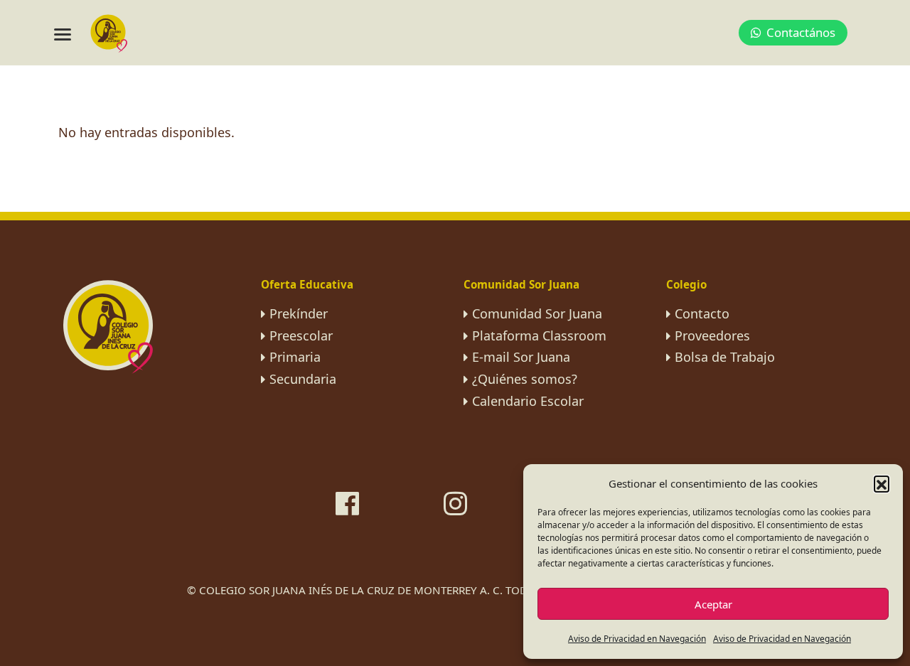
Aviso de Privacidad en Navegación (637, 639)
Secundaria (302, 378)
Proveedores (712, 335)
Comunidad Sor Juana (537, 313)
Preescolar (301, 335)
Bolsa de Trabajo (725, 356)
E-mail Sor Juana (521, 356)
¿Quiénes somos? (524, 378)
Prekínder (298, 313)
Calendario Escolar (528, 400)
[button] (881, 483)
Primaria (295, 356)
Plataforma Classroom (539, 335)
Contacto (702, 313)
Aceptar (713, 604)
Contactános (800, 32)
